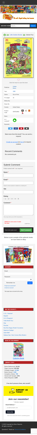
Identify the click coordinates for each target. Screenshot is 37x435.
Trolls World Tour (8, 320)
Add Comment (26, 230)
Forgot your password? (10, 285)
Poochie (6, 325)
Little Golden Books (16, 35)
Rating (6, 196)
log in (22, 142)
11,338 (17, 370)
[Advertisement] (18, 300)
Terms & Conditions (20, 429)
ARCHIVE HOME (6, 26)
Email (6, 179)
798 (17, 374)
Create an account (12, 142)
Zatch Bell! (7, 332)
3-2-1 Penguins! (8, 318)
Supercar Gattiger (9, 330)
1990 (14, 91)
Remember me (10, 282)
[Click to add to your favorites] (18, 80)
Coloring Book (18, 358)
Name (6, 172)
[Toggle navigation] (3, 2)
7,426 (14, 372)
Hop (5, 323)
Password (7, 276)
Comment (7, 202)
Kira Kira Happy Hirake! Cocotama (13, 328)
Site (5, 189)
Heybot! (6, 316)
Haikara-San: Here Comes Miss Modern (15, 335)
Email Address (10, 404)
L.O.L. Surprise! (8, 313)
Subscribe (10, 412)
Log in (30, 283)
